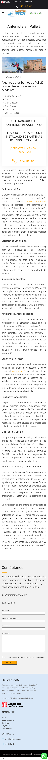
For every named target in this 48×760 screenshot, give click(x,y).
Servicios (5, 723)
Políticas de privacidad (38, 754)
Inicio (4, 718)
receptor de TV (18, 371)
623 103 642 (26, 6)
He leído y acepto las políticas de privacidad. (23, 657)
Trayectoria (6, 726)
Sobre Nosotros (8, 720)
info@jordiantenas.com (14, 595)
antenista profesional (35, 201)
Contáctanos (7, 728)
